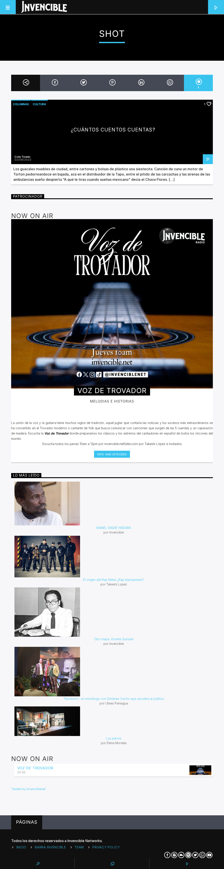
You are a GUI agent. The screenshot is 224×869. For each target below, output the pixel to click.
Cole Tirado (22, 156)
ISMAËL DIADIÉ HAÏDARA (113, 528)
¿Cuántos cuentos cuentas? (113, 130)
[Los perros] (113, 721)
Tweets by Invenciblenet (28, 789)
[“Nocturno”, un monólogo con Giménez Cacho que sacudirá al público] (113, 671)
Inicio (21, 847)
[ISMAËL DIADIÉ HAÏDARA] (113, 503)
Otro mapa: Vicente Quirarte (113, 639)
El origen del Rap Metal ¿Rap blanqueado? (113, 580)
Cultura (39, 104)
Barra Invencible (50, 847)
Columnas (21, 104)
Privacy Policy (106, 847)
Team (79, 847)
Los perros (113, 738)
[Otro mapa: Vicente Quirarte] (113, 612)
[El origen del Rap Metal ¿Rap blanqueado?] (113, 557)
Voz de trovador (35, 768)
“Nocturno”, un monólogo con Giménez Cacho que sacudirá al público (113, 699)
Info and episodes (112, 454)
